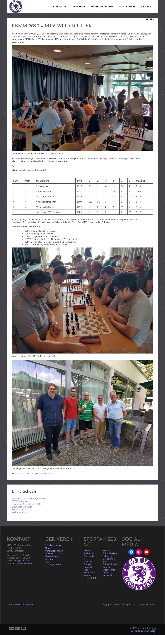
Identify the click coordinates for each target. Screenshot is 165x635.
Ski (104, 561)
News (48, 548)
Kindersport (90, 572)
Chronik (146, 6)
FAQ (47, 561)
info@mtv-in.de (21, 560)
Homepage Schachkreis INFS (26, 504)
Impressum (14, 604)
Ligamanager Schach (22, 506)
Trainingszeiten (53, 564)
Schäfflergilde (110, 553)
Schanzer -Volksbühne (109, 557)
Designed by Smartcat (142, 630)
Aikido (87, 550)
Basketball (89, 553)
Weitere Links (19, 512)
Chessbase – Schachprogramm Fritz (30, 498)
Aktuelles (79, 6)
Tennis (106, 567)
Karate (87, 575)
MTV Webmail (19, 509)
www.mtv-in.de (24, 563)
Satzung (49, 558)
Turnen (106, 572)
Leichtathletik (91, 578)
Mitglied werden (53, 545)
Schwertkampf (110, 564)
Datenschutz (27, 604)
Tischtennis (109, 569)
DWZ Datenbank (20, 501)
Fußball (87, 564)
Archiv (150, 19)
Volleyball (107, 575)
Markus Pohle (46, 473)
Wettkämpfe (127, 6)
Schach (106, 550)
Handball (88, 567)
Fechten (88, 561)
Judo (86, 569)
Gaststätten (51, 556)
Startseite (59, 6)
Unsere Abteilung (102, 6)
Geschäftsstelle (53, 553)
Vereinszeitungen (54, 550)
